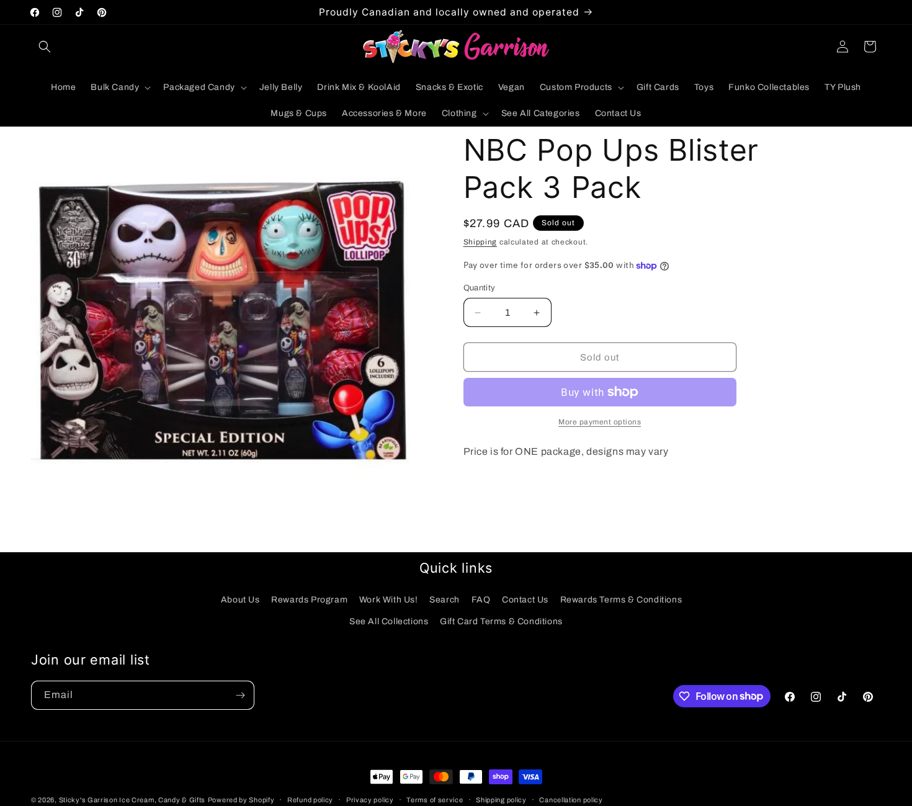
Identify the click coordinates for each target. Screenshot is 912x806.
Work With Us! (388, 599)
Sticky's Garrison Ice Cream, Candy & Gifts (132, 800)
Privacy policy (370, 799)
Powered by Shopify (241, 800)
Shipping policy (501, 799)
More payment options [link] (599, 422)
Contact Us (525, 599)
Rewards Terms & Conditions (621, 599)
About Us (240, 599)
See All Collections (388, 621)
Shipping (480, 242)
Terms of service (434, 799)
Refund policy (310, 799)
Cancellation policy (570, 799)
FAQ (481, 599)
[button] (44, 46)
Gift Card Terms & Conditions (501, 621)
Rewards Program (309, 599)
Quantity (479, 288)
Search (444, 599)
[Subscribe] (240, 695)
